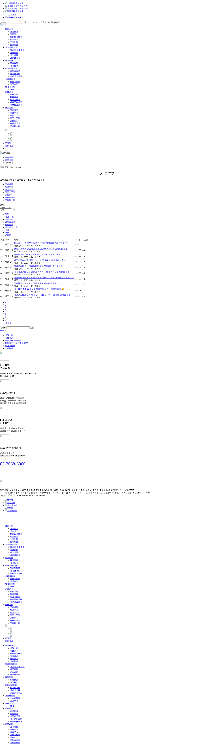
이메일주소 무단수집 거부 (16, 343)
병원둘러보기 (16, 534)
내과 (7, 230)
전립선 (8, 235)
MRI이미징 (10, 584)
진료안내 (9, 589)
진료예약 (14, 591)
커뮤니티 (9, 160)
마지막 (8, 323)
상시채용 (14, 542)
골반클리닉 (15, 555)
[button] (13, 463)
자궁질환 (14, 550)
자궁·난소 (9, 217)
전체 (7, 214)
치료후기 (9, 187)
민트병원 (9, 157)
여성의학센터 (11, 544)
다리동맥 (14, 563)
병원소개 (9, 335)
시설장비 (14, 536)
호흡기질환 (15, 579)
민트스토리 (10, 192)
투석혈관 (9, 225)
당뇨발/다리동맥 (12, 227)
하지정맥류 (10, 222)
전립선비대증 (16, 573)
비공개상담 (15, 597)
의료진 (13, 531)
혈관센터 (9, 558)
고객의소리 (10, 200)
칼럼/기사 (9, 189)
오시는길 (9, 348)
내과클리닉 (10, 576)
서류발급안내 (16, 602)
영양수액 (14, 581)
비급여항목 (10, 346)
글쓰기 (3, 330)
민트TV (8, 195)
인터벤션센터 (11, 565)
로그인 (8, 638)
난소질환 (14, 552)
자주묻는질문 (16, 599)
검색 (32, 328)
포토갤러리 (10, 197)
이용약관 (9, 338)
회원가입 (9, 641)
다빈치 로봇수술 (17, 547)
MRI (7, 232)
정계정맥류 (10, 219)
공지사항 (9, 184)
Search (55, 22)
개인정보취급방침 (13, 340)
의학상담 (14, 594)
